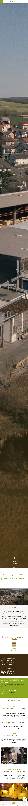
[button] (1, 1)
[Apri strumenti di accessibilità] (25, 799)
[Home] (14, 1)
